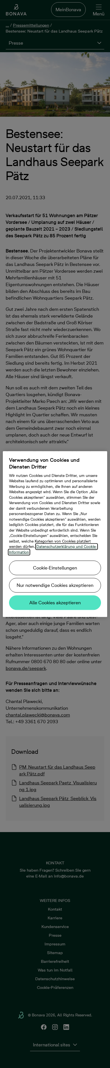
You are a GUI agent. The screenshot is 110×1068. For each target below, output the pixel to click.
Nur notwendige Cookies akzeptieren (55, 585)
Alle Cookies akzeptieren (55, 602)
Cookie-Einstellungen (55, 568)
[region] (55, 534)
